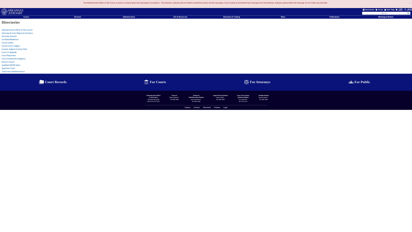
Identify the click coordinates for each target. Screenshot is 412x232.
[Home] (12, 12)
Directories (368, 10)
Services (77, 17)
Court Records (53, 82)
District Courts (8, 62)
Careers (187, 107)
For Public (359, 82)
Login (225, 107)
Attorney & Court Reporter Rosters (17, 33)
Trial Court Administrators (13, 71)
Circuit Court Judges (11, 46)
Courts (26, 17)
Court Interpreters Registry (14, 59)
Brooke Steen (263, 97)
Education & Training (231, 17)
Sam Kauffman (195, 99)
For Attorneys (257, 82)
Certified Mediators (10, 39)
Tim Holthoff (242, 99)
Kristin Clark (219, 97)
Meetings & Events (385, 17)
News (283, 17)
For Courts (155, 82)
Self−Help (389, 10)
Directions (207, 107)
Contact (197, 107)
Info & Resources (180, 17)
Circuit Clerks (7, 43)
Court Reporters (9, 55)
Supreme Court (8, 68)
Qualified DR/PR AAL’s (11, 65)
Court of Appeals (9, 52)
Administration (129, 17)
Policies (217, 107)
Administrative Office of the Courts (17, 30)
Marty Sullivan (174, 97)
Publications (334, 17)
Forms (379, 10)
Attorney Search (9, 36)
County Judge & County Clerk (14, 49)
